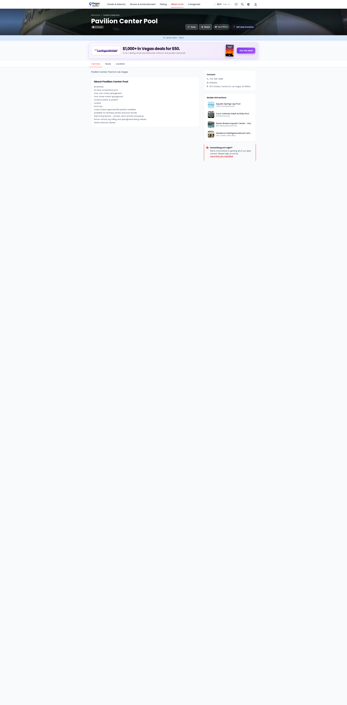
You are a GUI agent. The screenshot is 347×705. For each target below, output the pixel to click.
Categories (194, 4)
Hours (108, 64)
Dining (163, 4)
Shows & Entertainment (143, 4)
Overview (95, 64)
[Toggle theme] (248, 4)
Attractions (95, 15)
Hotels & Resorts (116, 4)
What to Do (177, 4)
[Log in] (255, 4)
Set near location (243, 27)
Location (120, 64)
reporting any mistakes (221, 156)
